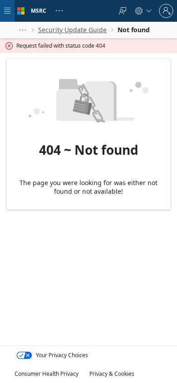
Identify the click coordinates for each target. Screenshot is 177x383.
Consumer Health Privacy (47, 374)
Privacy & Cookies (111, 374)
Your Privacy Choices (62, 355)
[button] (23, 30)
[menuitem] (122, 11)
